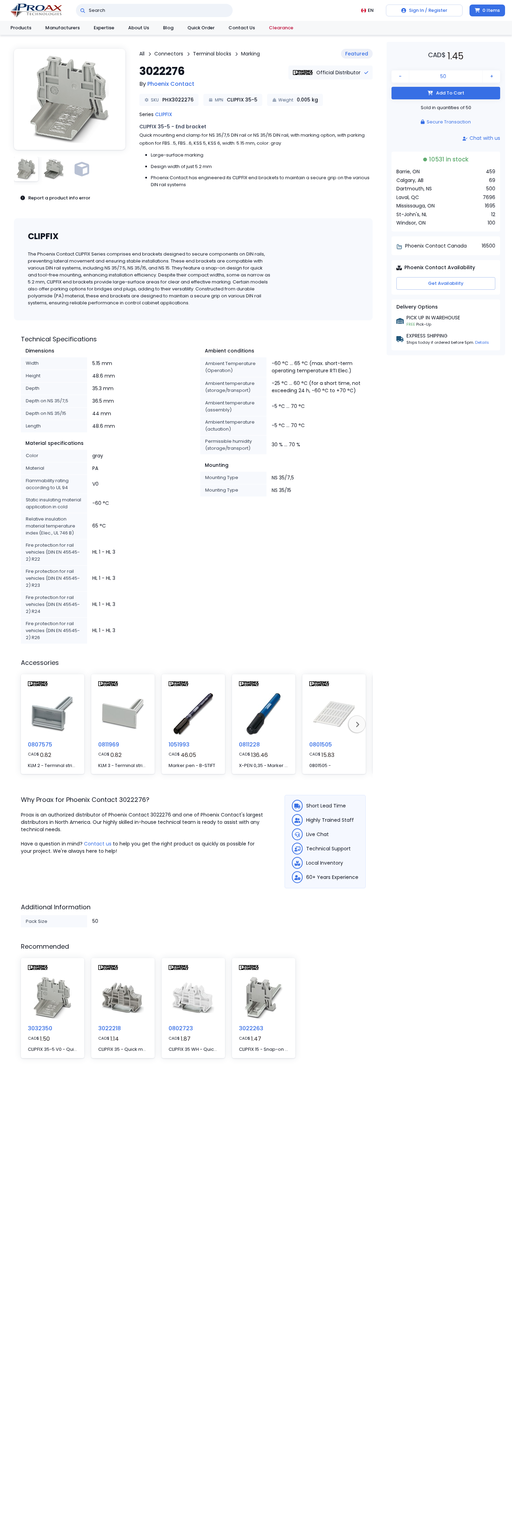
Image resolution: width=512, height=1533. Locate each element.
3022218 (109, 1028)
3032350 (40, 1028)
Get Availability (446, 283)
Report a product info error (59, 198)
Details (482, 342)
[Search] (83, 10)
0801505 (320, 745)
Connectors (168, 53)
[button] (69, 99)
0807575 (40, 745)
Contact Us (241, 27)
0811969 (108, 745)
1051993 (179, 745)
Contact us (97, 843)
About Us (138, 27)
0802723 (181, 1028)
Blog (168, 27)
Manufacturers (62, 27)
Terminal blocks (212, 53)
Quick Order (201, 27)
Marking (250, 53)
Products (20, 27)
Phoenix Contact (170, 84)
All (142, 53)
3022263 (251, 1028)
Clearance (281, 27)
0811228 (249, 745)
